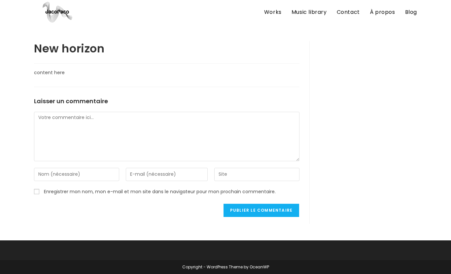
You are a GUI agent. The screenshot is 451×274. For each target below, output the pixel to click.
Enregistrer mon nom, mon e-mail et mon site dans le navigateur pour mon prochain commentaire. (160, 191)
